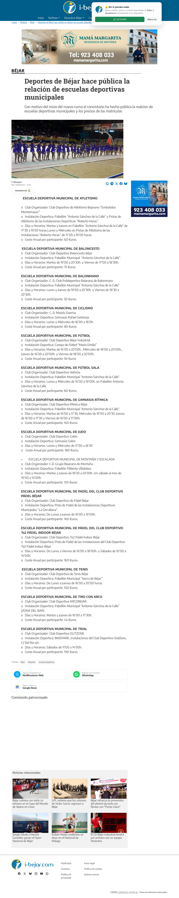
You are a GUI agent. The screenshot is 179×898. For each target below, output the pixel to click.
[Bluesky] (30, 873)
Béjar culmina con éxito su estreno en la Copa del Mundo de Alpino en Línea (30, 803)
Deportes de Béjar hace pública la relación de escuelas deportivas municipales (71, 22)
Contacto (65, 868)
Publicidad (66, 863)
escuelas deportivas (46, 662)
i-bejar (14, 22)
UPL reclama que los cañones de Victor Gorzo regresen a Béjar (69, 803)
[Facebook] (19, 873)
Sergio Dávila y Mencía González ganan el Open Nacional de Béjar (27, 838)
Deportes (31, 662)
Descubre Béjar (73, 17)
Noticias (53, 17)
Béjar (32, 22)
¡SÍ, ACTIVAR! (119, 19)
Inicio (41, 17)
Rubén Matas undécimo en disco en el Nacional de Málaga (67, 838)
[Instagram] (36, 873)
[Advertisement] (69, 735)
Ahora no (151, 19)
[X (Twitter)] (24, 873)
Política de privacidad (66, 876)
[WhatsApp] (47, 873)
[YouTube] (41, 873)
